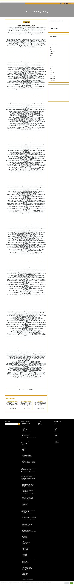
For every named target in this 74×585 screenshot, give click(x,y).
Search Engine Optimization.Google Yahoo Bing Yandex (27, 560)
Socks (51, 70)
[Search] (19, 424)
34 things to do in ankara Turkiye (26, 457)
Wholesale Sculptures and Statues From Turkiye (29, 531)
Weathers (23, 449)
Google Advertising (24, 536)
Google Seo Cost (24, 561)
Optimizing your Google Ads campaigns (27, 485)
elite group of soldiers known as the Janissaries (29, 460)
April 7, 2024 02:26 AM (30, 389)
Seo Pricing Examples (25, 537)
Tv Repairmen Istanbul (25, 491)
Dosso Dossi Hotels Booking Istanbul (27, 498)
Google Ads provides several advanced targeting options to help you (28, 483)
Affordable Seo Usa (26, 401)
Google (51, 55)
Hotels (51, 59)
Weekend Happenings (25, 505)
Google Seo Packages (25, 566)
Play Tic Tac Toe (24, 443)
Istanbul (56, 436)
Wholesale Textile (24, 574)
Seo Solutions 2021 (25, 548)
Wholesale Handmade (25, 573)
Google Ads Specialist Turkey (26, 526)
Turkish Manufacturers (25, 575)
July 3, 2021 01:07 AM (27, 408)
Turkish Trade (52, 72)
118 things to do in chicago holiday (27, 456)
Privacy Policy (66, 3)
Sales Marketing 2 (24, 555)
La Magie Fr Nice (24, 506)
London (51, 64)
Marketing (51, 66)
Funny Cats (23, 428)
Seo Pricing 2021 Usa (25, 538)
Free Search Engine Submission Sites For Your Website (27, 520)
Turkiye (51, 74)
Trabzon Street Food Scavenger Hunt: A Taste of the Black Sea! (28, 438)
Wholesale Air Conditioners (26, 423)
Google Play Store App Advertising (27, 568)
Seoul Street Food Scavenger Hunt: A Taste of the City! (28, 442)
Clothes (51, 53)
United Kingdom (52, 78)
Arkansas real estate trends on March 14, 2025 (28, 451)
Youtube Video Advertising (26, 569)
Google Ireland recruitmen (25, 435)
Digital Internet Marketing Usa (26, 542)
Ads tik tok (40, 401)
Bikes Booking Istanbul (25, 504)
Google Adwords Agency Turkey (26, 530)
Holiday (51, 57)
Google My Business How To (26, 541)
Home (61, 3)
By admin (23, 389)
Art (50, 47)
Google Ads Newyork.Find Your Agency (27, 486)
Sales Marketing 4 (24, 553)
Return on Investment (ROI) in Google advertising (29, 462)
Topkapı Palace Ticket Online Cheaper (27, 490)
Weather (23, 450)
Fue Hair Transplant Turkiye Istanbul (27, 513)
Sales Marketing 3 (24, 554)
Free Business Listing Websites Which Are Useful (29, 516)
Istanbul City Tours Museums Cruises (27, 497)
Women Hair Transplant (25, 562)
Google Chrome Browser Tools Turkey (27, 523)
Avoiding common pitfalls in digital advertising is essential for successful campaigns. (28, 472)
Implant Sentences (24, 535)
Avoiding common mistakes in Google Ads (28, 484)
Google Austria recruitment (26, 434)
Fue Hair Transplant (25, 563)
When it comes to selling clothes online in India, (28, 461)
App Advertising (24, 550)
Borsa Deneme (24, 424)
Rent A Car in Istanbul (25, 503)
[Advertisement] (58, 93)
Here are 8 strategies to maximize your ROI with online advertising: (28, 494)
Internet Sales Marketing (25, 556)
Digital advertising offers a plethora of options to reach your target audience (28, 479)
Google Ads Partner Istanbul (26, 529)
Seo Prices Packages (25, 549)
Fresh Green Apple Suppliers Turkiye (27, 532)
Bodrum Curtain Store (25, 429)
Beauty (51, 49)
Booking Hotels (52, 51)
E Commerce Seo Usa (25, 543)
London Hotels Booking (25, 500)
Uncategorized (33, 9)
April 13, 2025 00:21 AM (40, 408)
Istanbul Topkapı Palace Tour (26, 499)
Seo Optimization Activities (26, 547)
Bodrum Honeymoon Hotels (26, 525)
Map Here (23, 444)
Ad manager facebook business (26, 431)
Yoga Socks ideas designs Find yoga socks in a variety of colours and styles (28, 511)
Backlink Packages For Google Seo (27, 567)
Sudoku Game (24, 448)
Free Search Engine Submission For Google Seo (29, 517)
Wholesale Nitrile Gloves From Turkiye (27, 579)
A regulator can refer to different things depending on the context (28, 465)
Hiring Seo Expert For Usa (25, 544)
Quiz (22, 445)
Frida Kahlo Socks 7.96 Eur (26, 512)
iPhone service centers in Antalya (26, 455)
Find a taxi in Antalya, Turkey (26, 454)
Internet (56, 434)
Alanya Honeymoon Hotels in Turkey (27, 524)
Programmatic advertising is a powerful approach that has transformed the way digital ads (28, 469)
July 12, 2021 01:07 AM (12, 408)
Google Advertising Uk (12, 401)
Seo (50, 68)
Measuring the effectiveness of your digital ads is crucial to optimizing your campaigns (28, 476)
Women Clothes (52, 80)
